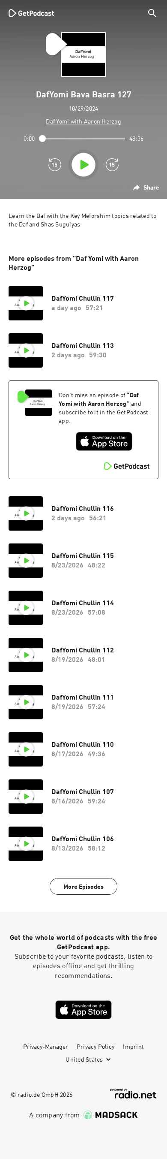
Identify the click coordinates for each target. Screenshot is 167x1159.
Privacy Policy (96, 1047)
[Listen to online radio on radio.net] (133, 1093)
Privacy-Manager (45, 1047)
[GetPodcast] (31, 13)
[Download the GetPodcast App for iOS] (104, 441)
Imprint (133, 1047)
